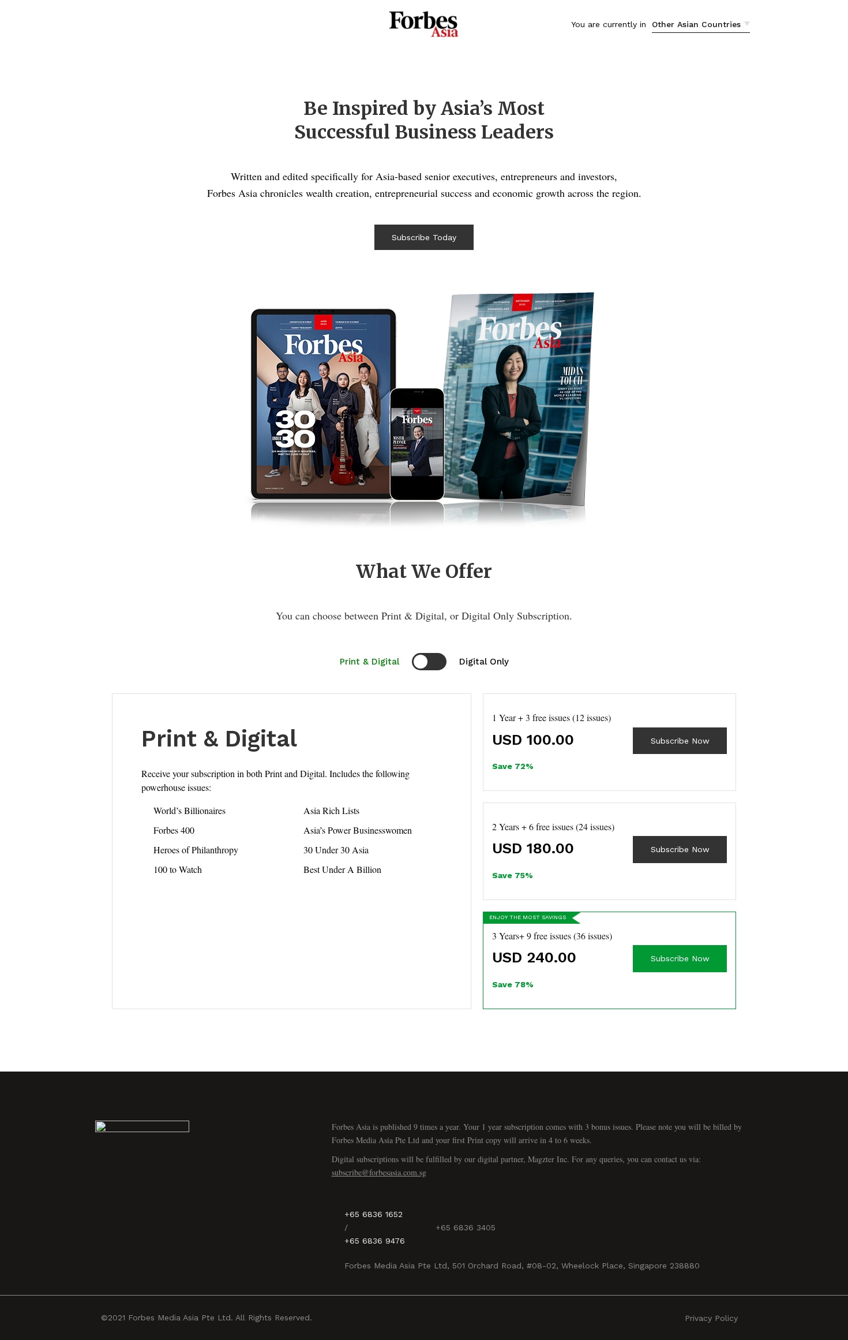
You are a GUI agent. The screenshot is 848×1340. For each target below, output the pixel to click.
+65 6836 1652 (373, 1214)
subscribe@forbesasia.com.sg (379, 1172)
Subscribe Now (680, 740)
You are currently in (608, 24)
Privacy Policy (711, 1318)
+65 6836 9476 (374, 1240)
